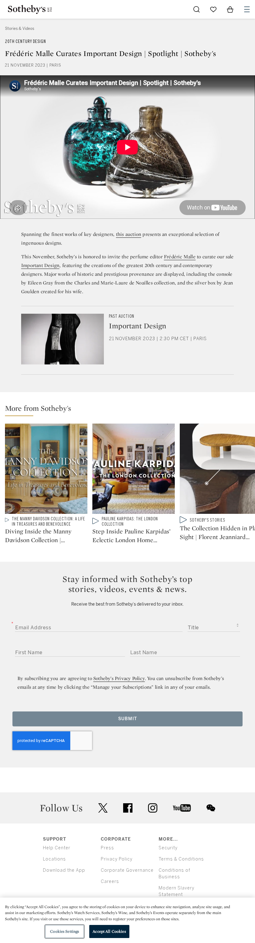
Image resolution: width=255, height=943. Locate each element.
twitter (103, 808)
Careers (110, 881)
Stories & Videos (19, 28)
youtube (182, 808)
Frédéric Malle (180, 256)
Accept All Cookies (109, 931)
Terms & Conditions (181, 859)
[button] (130, 409)
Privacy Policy (116, 859)
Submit (127, 718)
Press (107, 848)
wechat (210, 808)
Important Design (40, 265)
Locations (54, 859)
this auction (128, 234)
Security (168, 848)
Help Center (56, 848)
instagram (152, 808)
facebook (127, 808)
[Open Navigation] (247, 9)
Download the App (64, 870)
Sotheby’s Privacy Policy (119, 678)
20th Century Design (25, 41)
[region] (127, 920)
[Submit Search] (196, 9)
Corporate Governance (127, 870)
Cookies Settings (64, 931)
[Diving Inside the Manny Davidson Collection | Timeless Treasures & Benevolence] (46, 470)
